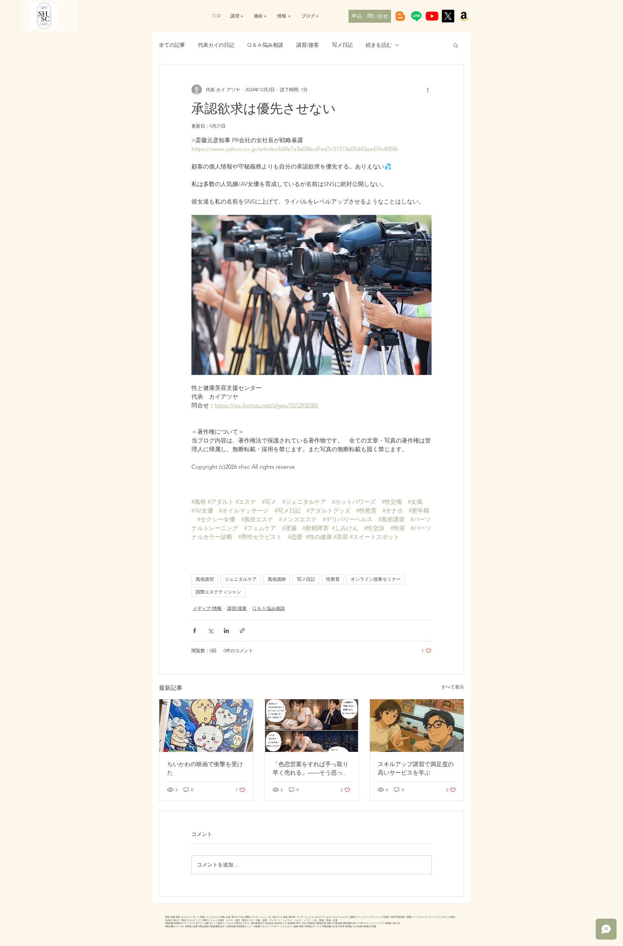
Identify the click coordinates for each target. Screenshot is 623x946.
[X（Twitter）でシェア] (210, 631)
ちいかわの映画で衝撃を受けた (205, 768)
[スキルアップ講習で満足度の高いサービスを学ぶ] (417, 725)
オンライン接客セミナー (376, 579)
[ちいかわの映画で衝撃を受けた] (206, 725)
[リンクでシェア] (242, 631)
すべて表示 (452, 687)
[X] (448, 16)
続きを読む (379, 45)
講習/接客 (307, 45)
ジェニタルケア (241, 579)
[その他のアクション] (428, 89)
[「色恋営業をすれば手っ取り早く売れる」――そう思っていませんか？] (312, 725)
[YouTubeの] (432, 16)
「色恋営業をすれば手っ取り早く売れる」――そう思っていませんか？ (310, 768)
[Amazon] (464, 16)
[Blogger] (400, 16)
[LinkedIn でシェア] (226, 631)
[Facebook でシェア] (194, 631)
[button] (456, 45)
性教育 (333, 579)
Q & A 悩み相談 (265, 45)
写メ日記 (342, 45)
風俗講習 (205, 579)
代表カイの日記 (216, 45)
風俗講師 (277, 579)
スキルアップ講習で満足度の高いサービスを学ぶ (416, 768)
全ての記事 (172, 45)
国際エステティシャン (218, 592)
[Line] (416, 16)
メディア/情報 (207, 608)
